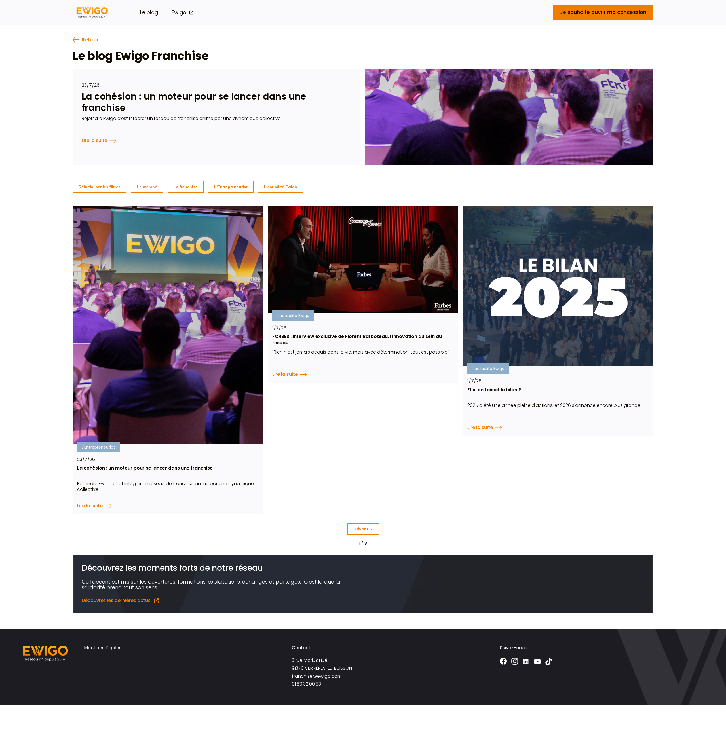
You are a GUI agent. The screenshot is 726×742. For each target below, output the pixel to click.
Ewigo (179, 12)
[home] (92, 12)
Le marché (147, 187)
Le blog (149, 12)
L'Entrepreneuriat (231, 187)
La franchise (186, 187)
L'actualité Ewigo (280, 187)
